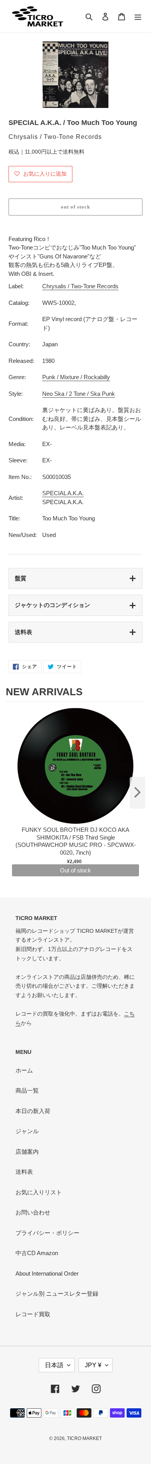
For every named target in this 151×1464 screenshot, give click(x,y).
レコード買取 (32, 1314)
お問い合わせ (32, 1212)
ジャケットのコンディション (52, 605)
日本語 (54, 1365)
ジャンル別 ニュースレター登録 (56, 1293)
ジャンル (27, 1131)
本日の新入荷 (32, 1111)
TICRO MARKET (84, 1438)
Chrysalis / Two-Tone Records (80, 286)
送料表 (23, 632)
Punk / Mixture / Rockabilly (76, 377)
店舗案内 (27, 1151)
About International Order (47, 1273)
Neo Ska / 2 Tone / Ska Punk (78, 393)
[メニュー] (138, 16)
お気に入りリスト (38, 1192)
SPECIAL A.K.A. (63, 493)
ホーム (24, 1070)
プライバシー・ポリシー (47, 1233)
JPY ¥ (93, 1365)
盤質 (20, 578)
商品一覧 (27, 1090)
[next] (137, 793)
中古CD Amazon (36, 1253)
